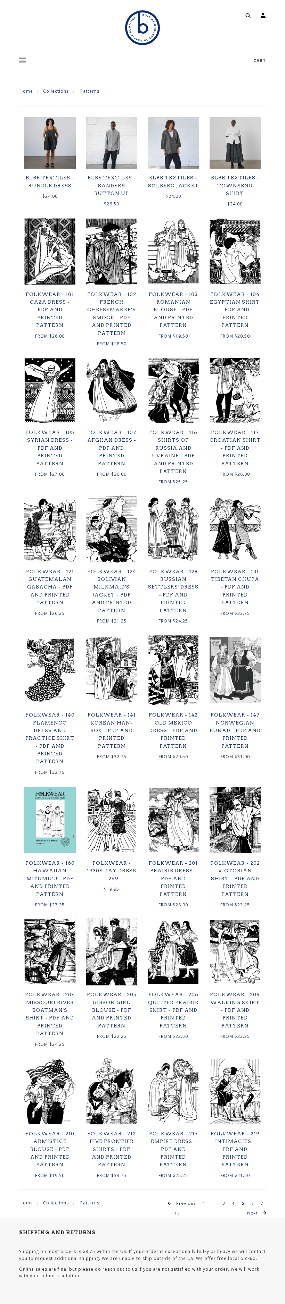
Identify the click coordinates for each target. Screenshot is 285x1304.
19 (177, 1213)
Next (253, 1213)
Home (26, 91)
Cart (259, 60)
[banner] (142, 27)
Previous (185, 1203)
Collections (56, 91)
